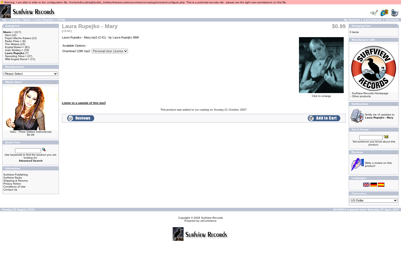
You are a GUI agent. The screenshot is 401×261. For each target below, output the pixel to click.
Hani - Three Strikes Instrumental (30, 131)
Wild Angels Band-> (17, 59)
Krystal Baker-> (14, 47)
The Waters (12, 44)
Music (27, 19)
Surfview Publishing (15, 174)
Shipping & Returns (15, 180)
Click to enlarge (321, 95)
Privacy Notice (12, 183)
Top (4, 19)
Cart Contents (373, 19)
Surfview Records (212, 217)
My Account (352, 19)
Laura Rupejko (44, 19)
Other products (361, 96)
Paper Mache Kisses (18, 38)
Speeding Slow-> (15, 56)
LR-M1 (61, 19)
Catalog (15, 19)
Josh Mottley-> (14, 50)
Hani (8, 35)
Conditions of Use (14, 186)
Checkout (392, 19)
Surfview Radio (12, 177)
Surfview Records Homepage (370, 93)
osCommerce (208, 220)
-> (8, 32)
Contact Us (10, 189)
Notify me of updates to (379, 116)
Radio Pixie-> (13, 41)
